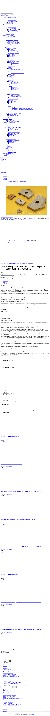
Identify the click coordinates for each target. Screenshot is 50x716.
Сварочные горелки (12, 21)
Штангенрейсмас (15, 82)
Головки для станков (10, 36)
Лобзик (10, 116)
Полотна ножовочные (13, 99)
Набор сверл (11, 142)
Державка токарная (10, 38)
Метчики (10, 93)
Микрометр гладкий (15, 69)
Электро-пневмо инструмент (12, 115)
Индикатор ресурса (15, 63)
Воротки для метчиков (13, 129)
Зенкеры (10, 90)
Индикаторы (11, 62)
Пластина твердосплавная (14, 94)
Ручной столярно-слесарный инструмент (12, 127)
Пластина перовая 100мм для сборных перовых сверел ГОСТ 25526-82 (16, 240)
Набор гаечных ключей (13, 140)
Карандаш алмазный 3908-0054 (10, 436)
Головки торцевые (12, 114)
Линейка (10, 67)
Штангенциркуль (15, 83)
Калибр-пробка (11, 66)
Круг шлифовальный (13, 51)
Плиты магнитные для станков (12, 42)
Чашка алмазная (11, 56)
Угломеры (10, 76)
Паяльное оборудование (8, 124)
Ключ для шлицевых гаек (14, 132)
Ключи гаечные (9, 128)
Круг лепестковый (12, 50)
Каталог (6, 218)
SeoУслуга (29, 685)
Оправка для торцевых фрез (12, 40)
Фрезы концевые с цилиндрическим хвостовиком (22, 109)
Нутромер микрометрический (17, 73)
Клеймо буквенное (12, 150)
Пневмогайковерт (12, 117)
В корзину (3, 277)
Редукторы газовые (10, 23)
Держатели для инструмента (12, 25)
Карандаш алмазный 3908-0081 (10, 574)
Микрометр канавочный (16, 70)
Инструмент (6, 47)
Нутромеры (10, 71)
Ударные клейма (9, 149)
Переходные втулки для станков (13, 41)
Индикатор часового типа (16, 64)
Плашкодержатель (12, 27)
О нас (4, 667)
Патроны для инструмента (12, 30)
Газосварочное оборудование (9, 17)
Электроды (10, 22)
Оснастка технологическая (9, 122)
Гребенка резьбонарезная (11, 37)
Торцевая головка (10, 34)
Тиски (7, 148)
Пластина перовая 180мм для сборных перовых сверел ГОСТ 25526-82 (21, 629)
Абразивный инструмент (11, 48)
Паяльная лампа (9, 126)
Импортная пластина (15, 95)
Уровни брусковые (12, 79)
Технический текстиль (8, 153)
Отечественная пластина (16, 96)
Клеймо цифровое (12, 152)
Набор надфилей (12, 141)
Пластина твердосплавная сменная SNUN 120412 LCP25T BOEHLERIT (21, 546)
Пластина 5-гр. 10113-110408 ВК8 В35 (11, 464)
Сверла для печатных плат (14, 104)
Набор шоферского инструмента (15, 143)
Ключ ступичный (12, 135)
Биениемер (10, 58)
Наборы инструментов (11, 139)
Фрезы (9, 106)
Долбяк (10, 86)
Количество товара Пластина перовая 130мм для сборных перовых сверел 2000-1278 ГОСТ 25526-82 (24, 274)
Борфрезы (13, 107)
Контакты (5, 668)
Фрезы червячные (15, 112)
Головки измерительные (13, 61)
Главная (2, 218)
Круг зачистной (11, 49)
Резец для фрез (9, 44)
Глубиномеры (11, 60)
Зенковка (10, 91)
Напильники (8, 146)
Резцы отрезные (11, 103)
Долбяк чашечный (15, 89)
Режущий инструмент (10, 84)
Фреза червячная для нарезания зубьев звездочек (22, 108)
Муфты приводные (10, 120)
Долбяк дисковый (15, 87)
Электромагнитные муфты (14, 121)
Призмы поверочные (13, 74)
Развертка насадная (12, 101)
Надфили (8, 145)
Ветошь (7, 154)
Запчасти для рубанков (11, 28)
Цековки (5, 155)
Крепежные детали (7, 119)
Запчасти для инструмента (9, 24)
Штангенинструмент (13, 81)
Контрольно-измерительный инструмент (15, 57)
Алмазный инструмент (11, 54)
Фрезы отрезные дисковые (17, 110)
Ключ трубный (11, 136)
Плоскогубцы (9, 147)
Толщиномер (11, 75)
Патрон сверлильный (13, 31)
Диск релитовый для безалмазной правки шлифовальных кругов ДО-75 (21, 491)
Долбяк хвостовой (15, 88)
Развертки (10, 102)
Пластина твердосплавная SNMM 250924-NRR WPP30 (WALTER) (15, 263)
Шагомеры (10, 80)
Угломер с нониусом (15, 77)
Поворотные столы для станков (13, 43)
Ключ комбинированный (13, 133)
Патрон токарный (12, 33)
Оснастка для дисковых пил (14, 29)
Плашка (10, 97)
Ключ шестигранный (13, 137)
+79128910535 (23, 181)
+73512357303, (16, 181)
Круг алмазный (11, 55)
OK (32, 714)
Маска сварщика (12, 20)
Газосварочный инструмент (12, 18)
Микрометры (11, 68)
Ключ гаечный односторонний (15, 130)
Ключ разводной (12, 134)
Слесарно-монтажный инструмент (13, 113)
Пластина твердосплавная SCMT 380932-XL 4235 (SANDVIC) (18, 519)
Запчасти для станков (8, 35)
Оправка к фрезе (9, 123)
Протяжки (10, 100)
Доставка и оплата (7, 669)
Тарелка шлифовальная (13, 53)
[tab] (26, 281)
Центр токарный (9, 46)
